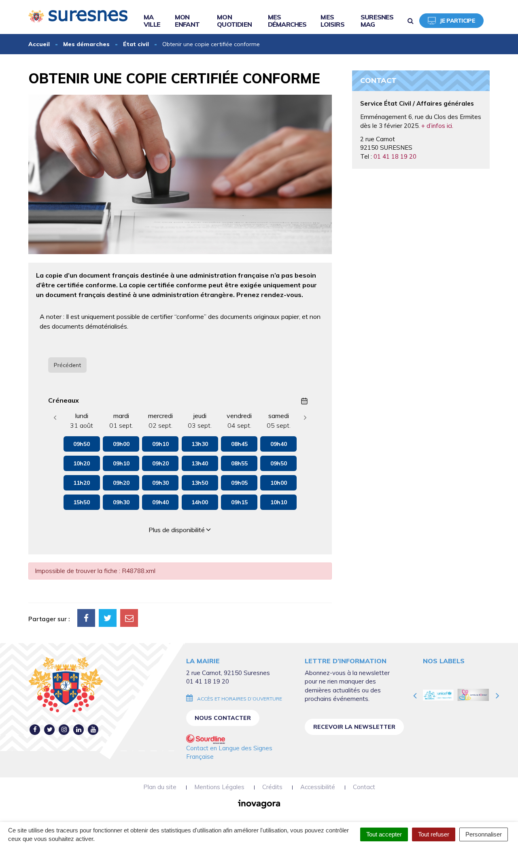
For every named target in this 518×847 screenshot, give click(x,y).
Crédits (272, 787)
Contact (364, 787)
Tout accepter (384, 834)
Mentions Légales (219, 787)
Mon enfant (187, 20)
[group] (82, 471)
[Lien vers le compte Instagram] (64, 729)
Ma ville (152, 20)
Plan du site (159, 787)
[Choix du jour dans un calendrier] (304, 401)
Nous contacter (223, 718)
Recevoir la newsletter (354, 726)
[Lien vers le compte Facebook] (35, 729)
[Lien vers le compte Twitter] (49, 729)
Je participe (457, 20)
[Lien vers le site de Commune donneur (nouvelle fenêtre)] (440, 695)
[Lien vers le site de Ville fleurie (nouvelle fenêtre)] (476, 695)
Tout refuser (433, 834)
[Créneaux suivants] (305, 418)
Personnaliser (483, 834)
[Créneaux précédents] (55, 418)
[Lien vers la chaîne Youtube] (93, 729)
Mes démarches (287, 20)
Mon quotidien (234, 20)
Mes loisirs (332, 20)
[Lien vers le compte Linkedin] (79, 729)
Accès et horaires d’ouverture (239, 699)
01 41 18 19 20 (395, 156)
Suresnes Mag (377, 20)
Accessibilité (317, 787)
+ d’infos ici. (437, 125)
